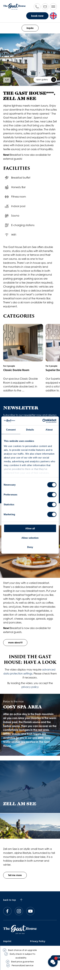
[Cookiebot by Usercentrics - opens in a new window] (42, 421)
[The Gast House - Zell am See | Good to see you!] (14, 6)
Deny (30, 547)
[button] (53, 962)
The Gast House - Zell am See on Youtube (30, 911)
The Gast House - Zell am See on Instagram (19, 911)
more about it (15, 642)
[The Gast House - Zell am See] (20, 929)
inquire (30, 28)
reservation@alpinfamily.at (45, 6)
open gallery (42, 79)
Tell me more (15, 875)
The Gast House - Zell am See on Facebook (7, 911)
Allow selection (30, 537)
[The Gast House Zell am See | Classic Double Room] (23, 358)
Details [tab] (30, 429)
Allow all (30, 528)
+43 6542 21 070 (37, 6)
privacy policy (30, 687)
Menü (53, 6)
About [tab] (49, 429)
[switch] (51, 494)
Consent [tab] (11, 429)
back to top (9, 899)
